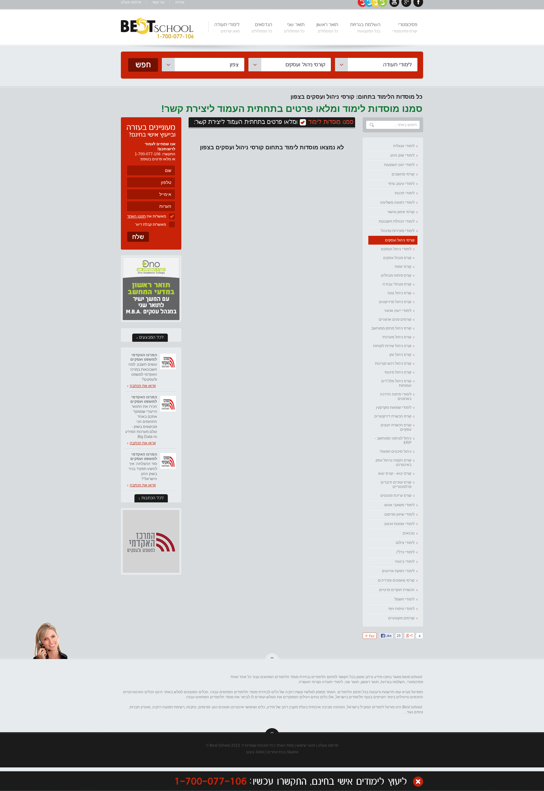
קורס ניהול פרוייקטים (395, 302)
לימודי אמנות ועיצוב (399, 524)
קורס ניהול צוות (399, 293)
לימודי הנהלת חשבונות (397, 221)
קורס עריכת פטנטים (395, 495)
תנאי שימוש (306, 745)
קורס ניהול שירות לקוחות (392, 346)
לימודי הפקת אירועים (398, 571)
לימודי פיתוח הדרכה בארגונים (395, 396)
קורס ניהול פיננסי (397, 372)
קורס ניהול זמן (400, 354)
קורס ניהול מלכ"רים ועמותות (396, 383)
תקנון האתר (136, 216)
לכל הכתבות (152, 498)
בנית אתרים (276, 752)
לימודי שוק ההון (402, 155)
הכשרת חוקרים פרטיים (397, 590)
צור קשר (158, 2)
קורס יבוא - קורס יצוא (394, 473)
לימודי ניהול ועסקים (396, 249)
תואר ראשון (327, 27)
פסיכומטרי (404, 27)
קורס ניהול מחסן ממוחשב (391, 328)
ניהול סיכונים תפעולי (395, 451)
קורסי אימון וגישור (401, 212)
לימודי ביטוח (405, 561)
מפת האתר (285, 745)
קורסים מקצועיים (401, 618)
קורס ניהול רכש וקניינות (393, 363)
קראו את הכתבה (143, 386)
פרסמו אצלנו (131, 2)
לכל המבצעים (151, 337)
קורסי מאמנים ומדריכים (396, 580)
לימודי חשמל (404, 599)
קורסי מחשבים (403, 174)
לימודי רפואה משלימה (397, 202)
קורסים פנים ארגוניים (395, 319)
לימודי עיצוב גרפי (401, 183)
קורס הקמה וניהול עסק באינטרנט (393, 462)
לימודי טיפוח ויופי (401, 608)
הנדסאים (262, 27)
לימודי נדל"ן (405, 552)
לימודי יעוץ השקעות (399, 165)
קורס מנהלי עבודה (396, 284)
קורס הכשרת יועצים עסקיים (396, 427)
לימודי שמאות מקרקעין (393, 407)
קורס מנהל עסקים (397, 258)
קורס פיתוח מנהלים (396, 275)
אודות (179, 2)
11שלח (138, 237)
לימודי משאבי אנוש (399, 505)
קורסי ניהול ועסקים (400, 240)
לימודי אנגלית (404, 146)
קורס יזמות (403, 266)
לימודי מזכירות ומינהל (398, 231)
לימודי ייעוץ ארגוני (397, 310)
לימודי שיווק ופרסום (399, 514)
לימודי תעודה (227, 27)
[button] (376, 65)
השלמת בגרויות (365, 27)
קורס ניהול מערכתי (396, 337)
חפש (143, 65)
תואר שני (294, 27)
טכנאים (409, 533)
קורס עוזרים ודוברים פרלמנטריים (396, 484)
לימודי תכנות (405, 193)
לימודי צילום (405, 542)
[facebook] (418, 5)
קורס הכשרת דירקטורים (392, 416)
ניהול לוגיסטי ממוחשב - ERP (393, 440)
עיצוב (250, 752)
